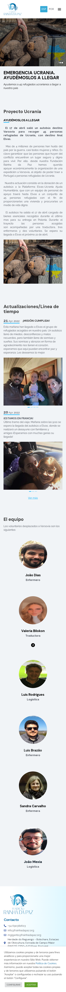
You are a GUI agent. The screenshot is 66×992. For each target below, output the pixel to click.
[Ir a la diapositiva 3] (34, 407)
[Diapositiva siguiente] (55, 382)
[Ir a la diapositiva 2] (31, 407)
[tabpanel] (33, 205)
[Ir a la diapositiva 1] (29, 407)
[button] (43, 9)
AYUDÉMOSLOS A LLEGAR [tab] (21, 120)
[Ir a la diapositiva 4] (37, 407)
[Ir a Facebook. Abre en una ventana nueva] (33, 645)
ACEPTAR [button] (31, 985)
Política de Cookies (46, 963)
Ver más (33, 497)
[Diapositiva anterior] (11, 382)
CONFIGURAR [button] (13, 985)
